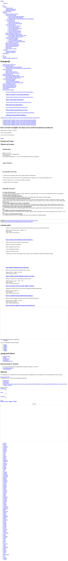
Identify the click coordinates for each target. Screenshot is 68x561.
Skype (2, 400)
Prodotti (5, 12)
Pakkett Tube (8, 47)
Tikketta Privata (6, 358)
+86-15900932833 (7, 369)
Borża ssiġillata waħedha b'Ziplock (15, 36)
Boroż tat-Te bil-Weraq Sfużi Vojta (35, 384)
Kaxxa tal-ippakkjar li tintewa (12, 42)
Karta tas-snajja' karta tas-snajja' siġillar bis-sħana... (20, 286)
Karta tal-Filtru (11, 21)
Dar (4, 5)
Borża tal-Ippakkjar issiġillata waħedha (14, 34)
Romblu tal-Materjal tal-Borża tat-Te (51, 384)
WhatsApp (3, 396)
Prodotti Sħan (6, 380)
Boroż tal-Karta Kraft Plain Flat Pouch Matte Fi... (19, 239)
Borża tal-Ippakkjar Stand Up (12, 46)
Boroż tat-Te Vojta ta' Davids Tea (21, 384)
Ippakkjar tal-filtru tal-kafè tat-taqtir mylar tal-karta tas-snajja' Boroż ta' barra (22, 220)
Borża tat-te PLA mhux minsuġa (15, 23)
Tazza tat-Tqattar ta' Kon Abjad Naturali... (17, 94)
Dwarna (5, 6)
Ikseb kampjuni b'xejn (5, 377)
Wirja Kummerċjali (7, 11)
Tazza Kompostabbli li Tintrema (15, 40)
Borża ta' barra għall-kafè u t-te (12, 43)
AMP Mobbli (6, 382)
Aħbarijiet (5, 49)
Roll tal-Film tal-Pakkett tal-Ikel (12, 45)
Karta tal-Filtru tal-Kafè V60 (14, 26)
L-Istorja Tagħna (9, 8)
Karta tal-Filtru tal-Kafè (11, 24)
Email (2, 392)
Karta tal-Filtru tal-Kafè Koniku (15, 28)
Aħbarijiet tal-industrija (10, 52)
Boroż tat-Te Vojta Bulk (8, 384)
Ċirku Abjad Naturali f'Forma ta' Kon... (17, 110)
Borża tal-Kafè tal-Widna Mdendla (15, 17)
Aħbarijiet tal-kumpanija (11, 9)
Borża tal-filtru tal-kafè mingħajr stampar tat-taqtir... (20, 276)
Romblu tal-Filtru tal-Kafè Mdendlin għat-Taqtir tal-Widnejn (21, 18)
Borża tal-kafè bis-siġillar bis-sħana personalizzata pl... (20, 305)
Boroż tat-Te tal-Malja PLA (14, 22)
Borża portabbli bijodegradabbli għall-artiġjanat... (20, 295)
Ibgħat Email (3, 388)
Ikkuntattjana (6, 53)
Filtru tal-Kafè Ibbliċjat (13, 29)
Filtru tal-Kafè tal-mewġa (13, 27)
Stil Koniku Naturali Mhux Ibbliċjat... (16, 115)
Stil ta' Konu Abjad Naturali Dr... (15, 99)
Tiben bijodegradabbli (13, 39)
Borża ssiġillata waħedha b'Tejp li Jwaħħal (17, 35)
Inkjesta (2, 138)
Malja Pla (10, 385)
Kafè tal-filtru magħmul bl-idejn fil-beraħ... (17, 267)
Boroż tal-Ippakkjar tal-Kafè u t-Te (13, 33)
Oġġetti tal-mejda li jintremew (12, 37)
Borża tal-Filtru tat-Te (10, 20)
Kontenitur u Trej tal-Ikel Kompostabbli (16, 41)
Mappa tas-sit (6, 381)
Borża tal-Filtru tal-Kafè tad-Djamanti (16, 16)
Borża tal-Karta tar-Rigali (11, 48)
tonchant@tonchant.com (8, 367)
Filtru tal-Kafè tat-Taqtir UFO (12, 14)
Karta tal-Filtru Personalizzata (14, 30)
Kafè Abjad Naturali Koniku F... (15, 105)
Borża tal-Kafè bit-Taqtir (11, 15)
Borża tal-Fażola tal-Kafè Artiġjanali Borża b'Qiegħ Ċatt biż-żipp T (19, 221)
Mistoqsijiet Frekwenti (10, 10)
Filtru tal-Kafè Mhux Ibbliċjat (14, 31)
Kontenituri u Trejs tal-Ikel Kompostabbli (14, 82)
